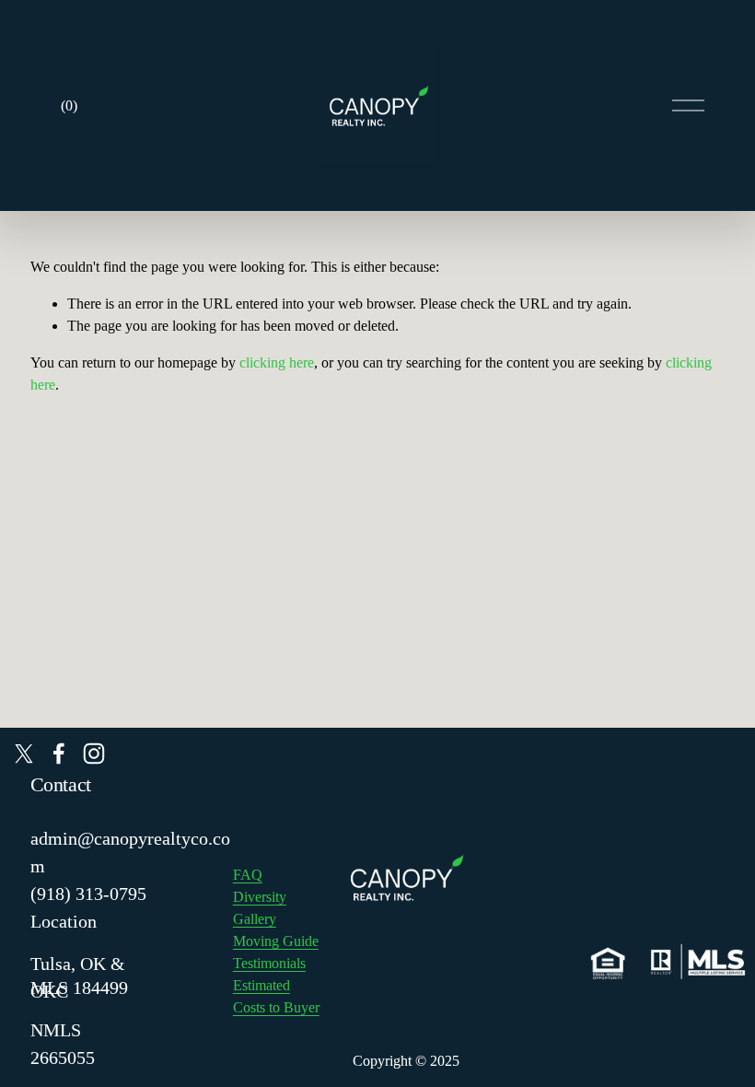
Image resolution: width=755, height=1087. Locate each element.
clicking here (276, 362)
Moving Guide (276, 941)
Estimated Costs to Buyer (276, 996)
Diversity (259, 897)
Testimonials (269, 963)
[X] (24, 753)
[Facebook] (59, 753)
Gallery (254, 919)
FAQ (247, 874)
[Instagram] (94, 753)
